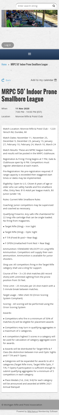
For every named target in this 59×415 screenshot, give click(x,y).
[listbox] (44, 80)
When (4, 108)
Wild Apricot (32, 411)
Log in (8, 44)
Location (6, 116)
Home (4, 64)
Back (8, 80)
